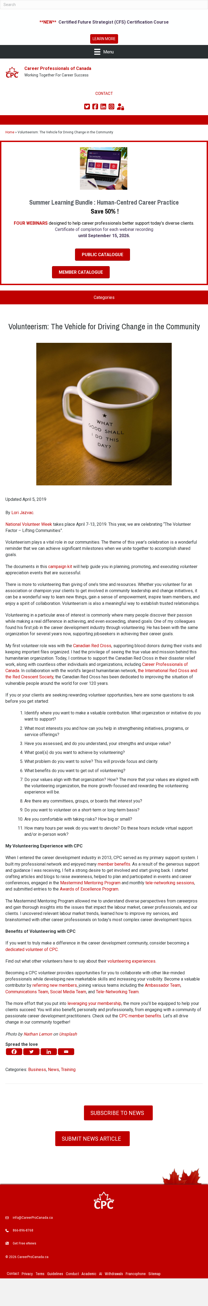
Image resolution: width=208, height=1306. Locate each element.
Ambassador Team (162, 985)
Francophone (136, 1273)
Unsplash (68, 1034)
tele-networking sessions (169, 882)
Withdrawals (114, 1273)
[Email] (66, 1051)
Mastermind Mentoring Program (90, 882)
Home (9, 132)
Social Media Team (67, 991)
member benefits (114, 864)
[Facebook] (14, 1051)
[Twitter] (31, 1051)
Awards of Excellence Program (89, 889)
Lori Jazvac (22, 512)
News (53, 1069)
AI (100, 1273)
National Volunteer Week (28, 524)
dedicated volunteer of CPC (31, 949)
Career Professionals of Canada (57, 68)
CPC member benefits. (140, 1015)
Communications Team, (27, 991)
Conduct (72, 1273)
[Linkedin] (49, 1051)
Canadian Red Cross (92, 645)
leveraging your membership (94, 1003)
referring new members (54, 985)
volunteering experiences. (132, 961)
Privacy (27, 1273)
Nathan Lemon (38, 1034)
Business (37, 1069)
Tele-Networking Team (117, 991)
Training (68, 1069)
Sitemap (154, 1273)
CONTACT (104, 93)
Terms (39, 1273)
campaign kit (60, 566)
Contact (13, 1273)
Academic (89, 1273)
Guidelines (55, 1273)
